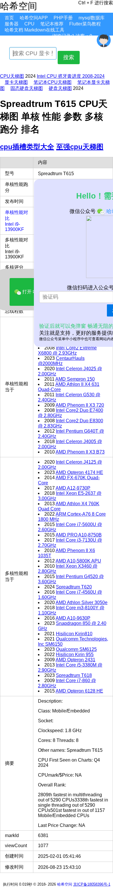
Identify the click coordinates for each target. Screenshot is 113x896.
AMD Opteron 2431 (75, 659)
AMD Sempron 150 (75, 379)
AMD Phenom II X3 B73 (80, 451)
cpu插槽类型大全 (27, 147)
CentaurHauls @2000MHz (61, 361)
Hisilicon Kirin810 (74, 633)
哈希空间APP (34, 17)
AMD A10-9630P (73, 618)
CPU (29, 23)
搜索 (68, 57)
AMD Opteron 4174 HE (79, 472)
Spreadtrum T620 (74, 586)
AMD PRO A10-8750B (79, 534)
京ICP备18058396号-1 (91, 884)
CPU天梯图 (12, 76)
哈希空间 (64, 884)
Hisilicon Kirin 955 (75, 654)
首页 (9, 17)
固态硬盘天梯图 (26, 88)
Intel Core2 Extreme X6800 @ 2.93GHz (67, 350)
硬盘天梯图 (60, 88)
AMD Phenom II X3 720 (80, 405)
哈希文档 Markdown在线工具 (34, 29)
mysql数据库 (92, 17)
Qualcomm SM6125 (76, 649)
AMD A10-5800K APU (78, 560)
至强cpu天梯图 (79, 147)
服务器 (12, 23)
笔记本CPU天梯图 (53, 82)
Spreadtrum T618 (74, 675)
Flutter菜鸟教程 (85, 23)
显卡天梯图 (16, 82)
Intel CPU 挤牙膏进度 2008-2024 (71, 76)
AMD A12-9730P (73, 488)
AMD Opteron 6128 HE (79, 690)
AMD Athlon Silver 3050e (81, 602)
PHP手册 (63, 17)
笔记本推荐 (51, 23)
